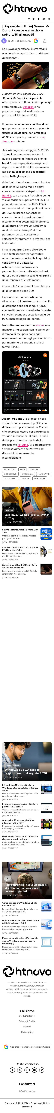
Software (39, 478)
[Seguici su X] (43, 19)
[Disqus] (27, 621)
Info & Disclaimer (27, 1015)
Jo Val (11, 40)
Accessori (9, 469)
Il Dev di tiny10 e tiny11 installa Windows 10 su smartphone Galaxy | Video (20, 788)
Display (34, 469)
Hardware (44, 474)
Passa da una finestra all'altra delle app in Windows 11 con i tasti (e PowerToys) (20, 941)
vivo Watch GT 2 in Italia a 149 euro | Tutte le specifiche (20, 548)
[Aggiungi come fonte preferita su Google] (35, 40)
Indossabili (10, 478)
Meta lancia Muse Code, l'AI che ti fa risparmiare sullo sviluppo (20, 838)
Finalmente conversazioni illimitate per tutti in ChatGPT (20, 805)
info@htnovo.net (27, 1091)
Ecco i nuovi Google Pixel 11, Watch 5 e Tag (26, 516)
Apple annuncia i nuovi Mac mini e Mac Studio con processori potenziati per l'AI (25, 888)
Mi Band (23, 444)
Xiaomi (40, 325)
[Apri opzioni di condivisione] (44, 40)
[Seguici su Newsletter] (27, 1070)
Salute (25, 478)
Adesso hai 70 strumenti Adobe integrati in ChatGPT (18, 821)
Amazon (28, 106)
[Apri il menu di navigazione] (29, 19)
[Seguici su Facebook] (38, 19)
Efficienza (27, 474)
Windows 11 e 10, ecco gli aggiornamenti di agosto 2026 (25, 771)
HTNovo (33, 1103)
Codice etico (27, 1032)
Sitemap (27, 1026)
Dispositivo (10, 474)
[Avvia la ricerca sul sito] (49, 19)
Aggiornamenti (13, 765)
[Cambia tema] (34, 19)
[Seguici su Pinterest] (41, 1070)
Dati (22, 469)
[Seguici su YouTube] (34, 1070)
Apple (8, 880)
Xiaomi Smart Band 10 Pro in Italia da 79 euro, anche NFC (19, 566)
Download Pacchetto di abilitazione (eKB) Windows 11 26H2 (20, 921)
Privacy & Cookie (27, 1021)
